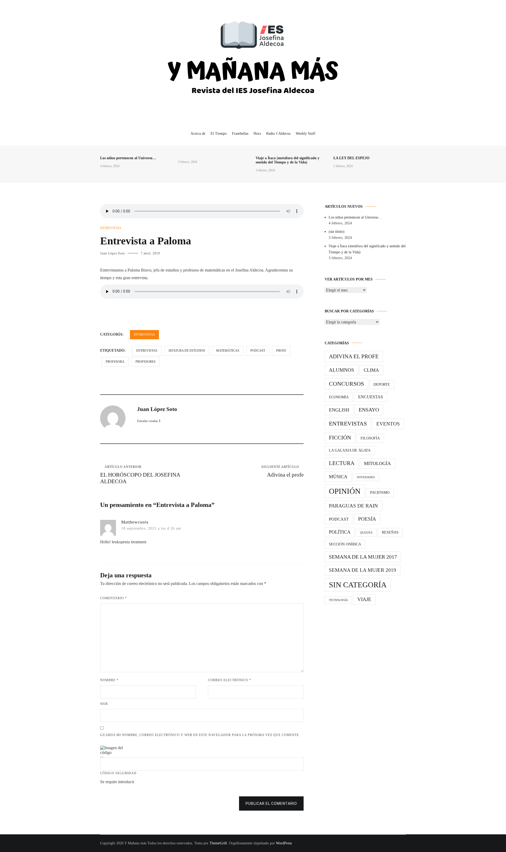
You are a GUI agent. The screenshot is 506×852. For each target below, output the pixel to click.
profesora (115, 362)
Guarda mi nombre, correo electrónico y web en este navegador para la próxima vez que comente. (200, 735)
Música (338, 476)
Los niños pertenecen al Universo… (128, 158)
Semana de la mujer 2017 (363, 557)
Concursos (346, 383)
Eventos (388, 424)
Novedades (366, 477)
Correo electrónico (229, 680)
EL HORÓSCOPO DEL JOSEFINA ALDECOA (140, 475)
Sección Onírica (345, 544)
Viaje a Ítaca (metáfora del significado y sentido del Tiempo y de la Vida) (287, 160)
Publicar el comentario (271, 803)
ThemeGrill (218, 843)
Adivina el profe (282, 471)
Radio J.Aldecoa (278, 133)
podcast (257, 350)
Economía (339, 397)
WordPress (284, 843)
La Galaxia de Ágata (350, 450)
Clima (371, 370)
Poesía (367, 519)
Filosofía (370, 438)
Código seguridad (118, 773)
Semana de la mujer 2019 (362, 570)
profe (281, 350)
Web (104, 704)
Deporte (381, 384)
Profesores (145, 362)
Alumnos (341, 370)
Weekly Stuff (305, 133)
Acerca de (198, 133)
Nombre (109, 680)
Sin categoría (358, 584)
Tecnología (338, 600)
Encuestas (370, 397)
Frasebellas (240, 133)
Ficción (340, 437)
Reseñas (390, 532)
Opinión (345, 491)
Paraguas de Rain (353, 506)
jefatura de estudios (186, 350)
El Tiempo (219, 133)
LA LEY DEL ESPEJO (351, 158)
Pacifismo (380, 493)
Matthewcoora (134, 522)
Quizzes (366, 532)
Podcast (339, 519)
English (339, 410)
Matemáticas (227, 350)
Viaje (364, 599)
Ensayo (369, 410)
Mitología (377, 463)
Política (340, 532)
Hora (257, 133)
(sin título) (336, 232)
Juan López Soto (112, 253)
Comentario (113, 598)
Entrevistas (110, 228)
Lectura (341, 463)
